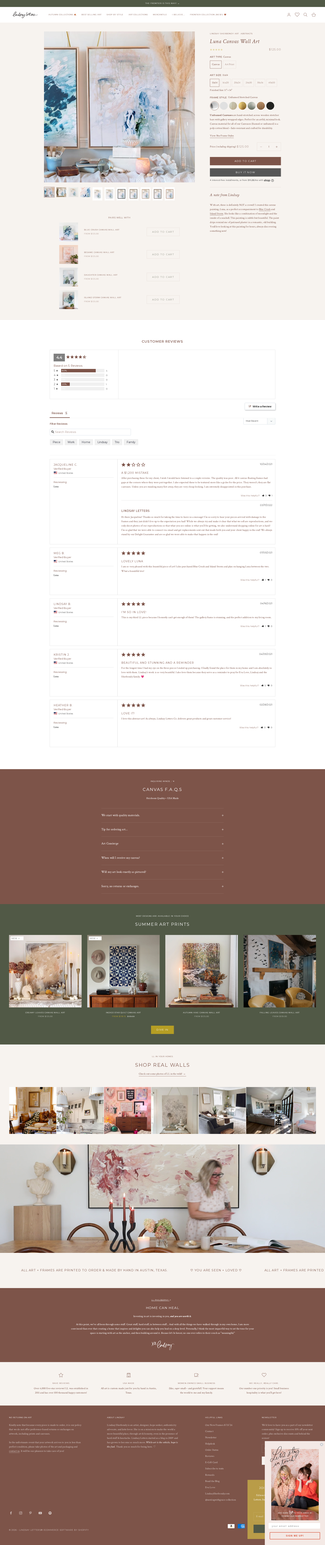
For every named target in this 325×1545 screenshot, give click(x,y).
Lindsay (102, 442)
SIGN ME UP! (295, 1535)
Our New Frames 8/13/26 (218, 1425)
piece (56, 442)
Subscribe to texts (214, 1468)
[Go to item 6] (109, 194)
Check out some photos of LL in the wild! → (162, 1074)
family (131, 442)
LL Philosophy (160, 1300)
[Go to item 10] (157, 194)
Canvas (216, 64)
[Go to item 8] (133, 194)
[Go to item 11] (169, 194)
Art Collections (138, 15)
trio (117, 442)
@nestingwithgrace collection (220, 1500)
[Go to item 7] (121, 194)
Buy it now (245, 172)
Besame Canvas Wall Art (99, 252)
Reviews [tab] (57, 413)
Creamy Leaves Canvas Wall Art (45, 1013)
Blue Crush (264, 209)
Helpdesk (210, 1443)
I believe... (178, 15)
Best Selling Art (91, 15)
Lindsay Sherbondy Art (224, 34)
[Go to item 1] (49, 192)
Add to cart (246, 161)
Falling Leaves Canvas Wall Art (280, 1013)
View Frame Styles (222, 135)
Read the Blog (212, 1481)
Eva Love (210, 1487)
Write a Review (262, 406)
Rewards (209, 1475)
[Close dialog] (321, 1444)
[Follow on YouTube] (40, 1513)
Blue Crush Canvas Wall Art (101, 230)
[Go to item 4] (85, 192)
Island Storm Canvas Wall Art (102, 297)
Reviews (209, 1456)
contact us (14, 1451)
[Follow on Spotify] (50, 1513)
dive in (162, 1029)
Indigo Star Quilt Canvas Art (123, 1013)
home (86, 442)
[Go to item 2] (61, 192)
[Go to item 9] (145, 194)
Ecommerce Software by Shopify (66, 1530)
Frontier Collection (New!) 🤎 (208, 15)
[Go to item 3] (73, 192)
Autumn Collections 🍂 (62, 15)
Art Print (229, 64)
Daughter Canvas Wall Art (101, 275)
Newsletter (210, 1437)
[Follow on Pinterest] (30, 1513)
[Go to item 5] (97, 194)
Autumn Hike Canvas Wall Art (201, 1013)
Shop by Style (115, 15)
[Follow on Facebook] (11, 1513)
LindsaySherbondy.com (217, 1493)
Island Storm (216, 214)
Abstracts (247, 34)
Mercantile (160, 15)
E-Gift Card (211, 1462)
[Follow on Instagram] (21, 1513)
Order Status (212, 1450)
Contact (209, 1431)
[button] (264, 495)
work (71, 442)
